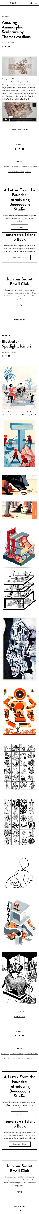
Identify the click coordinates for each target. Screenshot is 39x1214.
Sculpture (5, 16)
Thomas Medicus (16, 171)
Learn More (20, 227)
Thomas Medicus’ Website (20, 130)
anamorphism (6, 167)
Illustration (6, 335)
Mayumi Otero (10, 1058)
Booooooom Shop (19, 257)
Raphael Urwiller (27, 1058)
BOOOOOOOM (12, 3)
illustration (16, 1053)
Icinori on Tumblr (19, 1016)
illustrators (31, 1053)
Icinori (5, 1053)
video (28, 171)
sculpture (33, 167)
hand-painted (20, 167)
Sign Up (19, 305)
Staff (14, 42)
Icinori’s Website (19, 1012)
